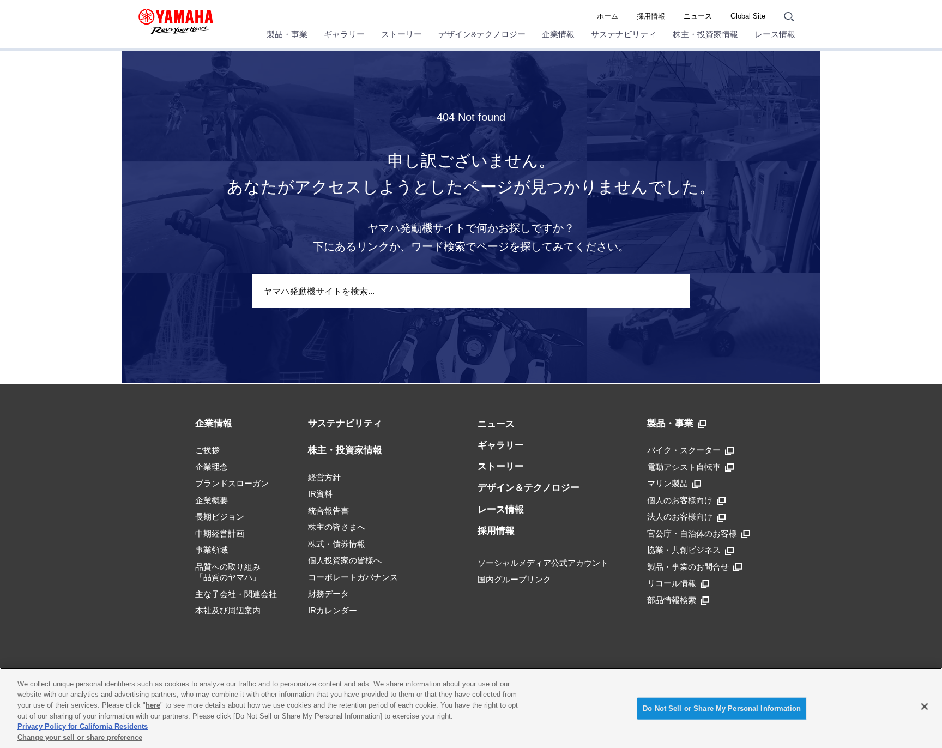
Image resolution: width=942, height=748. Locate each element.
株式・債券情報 (336, 543)
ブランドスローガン (232, 483)
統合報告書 (328, 510)
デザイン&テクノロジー (482, 34)
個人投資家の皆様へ (345, 560)
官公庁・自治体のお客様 (692, 533)
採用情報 (651, 16)
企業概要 (211, 500)
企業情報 (558, 34)
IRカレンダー (332, 610)
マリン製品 (667, 483)
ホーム (607, 16)
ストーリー (401, 34)
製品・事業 (287, 34)
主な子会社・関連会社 (236, 594)
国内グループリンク (514, 579)
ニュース (698, 16)
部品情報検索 (671, 600)
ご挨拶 (207, 450)
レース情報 (774, 34)
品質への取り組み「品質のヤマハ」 (228, 572)
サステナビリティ (623, 34)
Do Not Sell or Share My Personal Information (722, 708)
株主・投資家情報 (705, 34)
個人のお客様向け (679, 500)
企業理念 (211, 467)
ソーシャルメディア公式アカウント (543, 563)
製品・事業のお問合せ (688, 566)
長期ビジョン (219, 516)
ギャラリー (344, 34)
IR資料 (320, 493)
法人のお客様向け (679, 516)
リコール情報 (671, 583)
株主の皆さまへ (336, 527)
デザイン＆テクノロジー (528, 487)
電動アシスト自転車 (684, 467)
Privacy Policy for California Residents (82, 726)
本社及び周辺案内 (228, 610)
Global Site (747, 16)
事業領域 (211, 549)
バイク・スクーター (684, 450)
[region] (471, 708)
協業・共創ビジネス (684, 549)
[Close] (925, 707)
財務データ (328, 593)
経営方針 (324, 477)
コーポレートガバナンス (353, 577)
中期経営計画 (219, 533)
